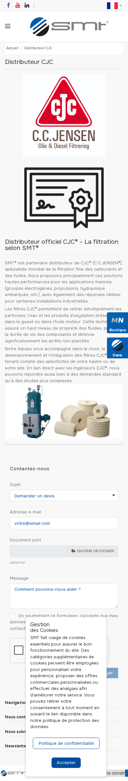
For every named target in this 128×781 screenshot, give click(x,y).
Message (19, 578)
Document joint (25, 540)
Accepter (66, 762)
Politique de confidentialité (66, 743)
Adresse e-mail (25, 512)
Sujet (15, 484)
